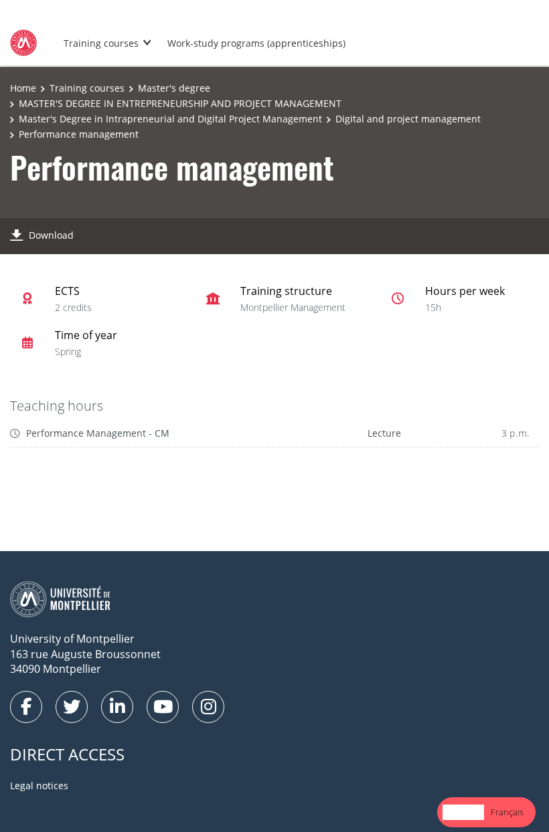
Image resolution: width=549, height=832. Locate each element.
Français (507, 812)
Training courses (101, 43)
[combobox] (463, 812)
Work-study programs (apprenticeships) (256, 43)
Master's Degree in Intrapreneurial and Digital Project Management (170, 118)
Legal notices (39, 785)
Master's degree (174, 88)
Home (23, 88)
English (463, 812)
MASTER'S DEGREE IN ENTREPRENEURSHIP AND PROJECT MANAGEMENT (180, 103)
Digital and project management (408, 118)
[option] (507, 812)
